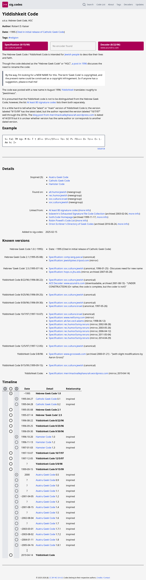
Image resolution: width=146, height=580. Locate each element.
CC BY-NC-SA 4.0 (56, 577)
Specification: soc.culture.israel (65, 306)
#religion (13, 37)
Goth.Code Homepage (61, 217)
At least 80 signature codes (41, 102)
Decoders (128, 4)
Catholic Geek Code (59, 180)
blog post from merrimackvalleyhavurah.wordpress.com (63, 114)
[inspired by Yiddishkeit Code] (16, 404)
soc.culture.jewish (58, 202)
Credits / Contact (103, 577)
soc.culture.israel (58, 198)
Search (90, 4)
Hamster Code (56, 184)
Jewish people (72, 54)
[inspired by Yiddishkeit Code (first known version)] (16, 399)
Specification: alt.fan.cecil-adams (66, 320)
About (111, 4)
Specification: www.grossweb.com (67, 353)
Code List (101, 4)
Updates (140, 4)
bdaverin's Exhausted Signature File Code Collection (77, 213)
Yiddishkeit (68, 89)
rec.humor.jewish (58, 195)
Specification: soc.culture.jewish (66, 268)
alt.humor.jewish (58, 192)
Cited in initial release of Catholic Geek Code (40, 31)
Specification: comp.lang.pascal (66, 257)
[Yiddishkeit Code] (11, 409)
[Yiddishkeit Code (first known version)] (11, 393)
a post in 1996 (79, 63)
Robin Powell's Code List (62, 220)
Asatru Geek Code (58, 177)
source (101, 148)
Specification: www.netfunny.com (67, 317)
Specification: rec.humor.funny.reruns (69, 324)
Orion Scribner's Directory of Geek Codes (71, 224)
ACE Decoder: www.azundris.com (67, 283)
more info (84, 210)
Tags (119, 4)
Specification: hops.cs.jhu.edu (65, 271)
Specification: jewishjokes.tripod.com (69, 260)
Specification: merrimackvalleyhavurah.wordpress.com (78, 373)
